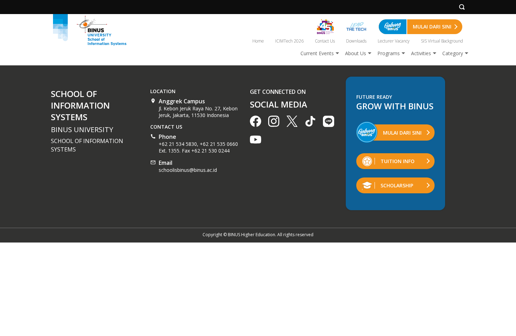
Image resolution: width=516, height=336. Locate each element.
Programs (388, 53)
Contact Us (325, 41)
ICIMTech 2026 (289, 41)
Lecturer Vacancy (394, 41)
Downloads (356, 41)
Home (258, 41)
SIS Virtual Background (442, 41)
